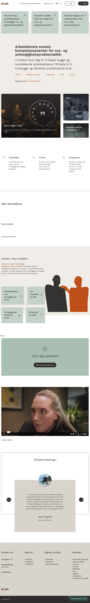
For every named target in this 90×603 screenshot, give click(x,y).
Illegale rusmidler (33, 74)
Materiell (76, 569)
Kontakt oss (48, 3)
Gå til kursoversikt (8, 237)
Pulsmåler (49, 559)
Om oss (76, 564)
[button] (83, 3)
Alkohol (18, 74)
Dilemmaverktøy (51, 564)
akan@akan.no (6, 559)
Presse (75, 566)
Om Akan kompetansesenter (30, 3)
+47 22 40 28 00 (33, 81)
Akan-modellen (79, 562)
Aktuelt (75, 574)
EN (61, 3)
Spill (62, 74)
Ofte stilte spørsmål (80, 559)
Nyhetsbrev (77, 576)
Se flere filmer (6, 440)
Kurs (74, 571)
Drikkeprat (49, 562)
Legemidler (50, 74)
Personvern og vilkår (81, 578)
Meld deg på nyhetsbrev (45, 365)
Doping (72, 74)
